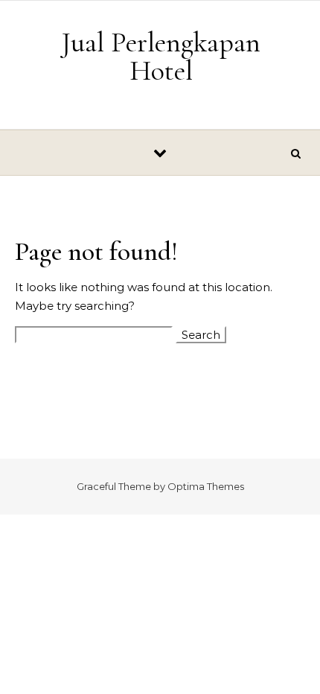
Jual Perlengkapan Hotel (161, 56)
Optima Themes (205, 486)
